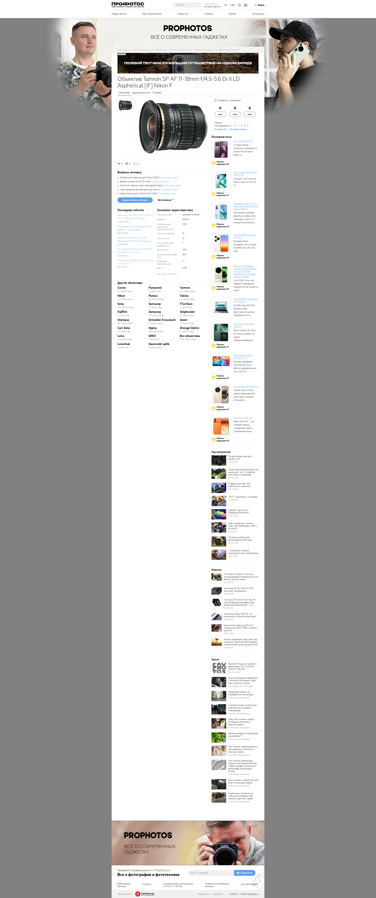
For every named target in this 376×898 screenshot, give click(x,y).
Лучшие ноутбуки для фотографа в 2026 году (240, 538)
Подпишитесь (211, 3)
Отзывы (156, 92)
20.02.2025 (233, 462)
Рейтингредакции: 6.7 (223, 408)
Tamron (185, 288)
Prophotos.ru (252, 894)
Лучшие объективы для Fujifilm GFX (239, 457)
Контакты (146, 884)
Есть (235, 114)
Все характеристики (167, 273)
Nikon (121, 296)
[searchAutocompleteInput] (188, 5)
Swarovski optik (159, 344)
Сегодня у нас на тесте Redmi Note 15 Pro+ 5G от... (245, 182)
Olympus (123, 320)
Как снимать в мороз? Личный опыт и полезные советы (243, 781)
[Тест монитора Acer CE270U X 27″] (221, 363)
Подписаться (246, 873)
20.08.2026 (233, 500)
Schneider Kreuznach (162, 320)
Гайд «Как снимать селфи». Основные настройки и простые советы (241, 722)
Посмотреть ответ (169, 177)
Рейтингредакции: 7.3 (223, 345)
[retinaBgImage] (219, 460)
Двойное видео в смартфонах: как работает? (243, 735)
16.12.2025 (232, 531)
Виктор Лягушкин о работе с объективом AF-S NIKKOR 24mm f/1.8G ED (242, 666)
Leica (121, 336)
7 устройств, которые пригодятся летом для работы (243, 552)
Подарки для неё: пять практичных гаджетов (239, 485)
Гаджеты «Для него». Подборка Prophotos (238, 511)
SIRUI (152, 336)
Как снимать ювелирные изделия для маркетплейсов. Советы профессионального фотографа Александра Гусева (242, 766)
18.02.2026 (233, 515)
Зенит (183, 320)
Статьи (208, 14)
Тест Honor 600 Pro (243, 417)
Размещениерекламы (124, 885)
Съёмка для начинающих (239, 697)
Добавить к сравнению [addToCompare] (229, 100)
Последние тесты (222, 137)
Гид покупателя (151, 14)
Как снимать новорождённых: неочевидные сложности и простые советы (243, 749)
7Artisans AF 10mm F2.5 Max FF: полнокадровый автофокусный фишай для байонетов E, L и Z (240, 602)
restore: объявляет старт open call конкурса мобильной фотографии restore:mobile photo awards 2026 (241, 642)
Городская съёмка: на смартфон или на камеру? (241, 693)
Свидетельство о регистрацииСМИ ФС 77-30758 (178, 885)
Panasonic (155, 288)
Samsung (155, 304)
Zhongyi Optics (189, 328)
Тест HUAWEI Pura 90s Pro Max (245, 236)
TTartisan (186, 304)
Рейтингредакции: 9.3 (223, 163)
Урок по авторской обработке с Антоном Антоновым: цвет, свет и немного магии (243, 681)
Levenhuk (124, 344)
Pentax (153, 296)
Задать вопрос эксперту (135, 200)
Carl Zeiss (124, 328)
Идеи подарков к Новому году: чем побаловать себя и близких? (242, 526)
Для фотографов (249, 884)
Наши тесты (119, 14)
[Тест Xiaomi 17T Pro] (221, 149)
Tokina (184, 296)
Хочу (249, 114)
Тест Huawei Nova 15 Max (246, 386)
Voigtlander (187, 312)
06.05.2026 (233, 543)
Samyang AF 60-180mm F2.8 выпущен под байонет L (238, 589)
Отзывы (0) (220, 129)
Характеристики (141, 92)
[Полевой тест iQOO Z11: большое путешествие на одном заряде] (221, 212)
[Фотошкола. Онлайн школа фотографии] (145, 893)
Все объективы (190, 336)
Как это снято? (234, 672)
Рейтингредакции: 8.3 (223, 225)
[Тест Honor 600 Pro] (221, 426)
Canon (122, 288)
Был (220, 114)
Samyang (155, 312)
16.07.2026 (232, 556)
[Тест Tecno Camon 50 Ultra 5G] (221, 332)
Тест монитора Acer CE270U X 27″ (243, 356)
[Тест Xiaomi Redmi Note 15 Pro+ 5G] (221, 180)
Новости (182, 14)
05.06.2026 (233, 477)
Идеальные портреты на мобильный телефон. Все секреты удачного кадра (240, 796)
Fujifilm (122, 312)
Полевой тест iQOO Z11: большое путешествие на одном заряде (246, 206)
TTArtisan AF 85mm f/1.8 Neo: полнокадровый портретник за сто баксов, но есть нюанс (241, 577)
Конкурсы (258, 14)
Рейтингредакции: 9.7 (223, 288)
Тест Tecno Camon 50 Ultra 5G (244, 325)
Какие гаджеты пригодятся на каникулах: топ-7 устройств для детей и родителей (243, 472)
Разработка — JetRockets (210, 894)
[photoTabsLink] (126, 105)
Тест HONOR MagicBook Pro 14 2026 (245, 300)
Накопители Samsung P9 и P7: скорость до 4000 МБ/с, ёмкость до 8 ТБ (240, 628)
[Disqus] (163, 392)
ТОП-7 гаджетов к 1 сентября (242, 496)
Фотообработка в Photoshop (240, 686)
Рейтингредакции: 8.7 (223, 377)
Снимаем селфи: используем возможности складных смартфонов (242, 708)
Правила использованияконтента (217, 885)
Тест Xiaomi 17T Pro (243, 141)
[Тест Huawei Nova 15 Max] (221, 394)
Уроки (232, 14)
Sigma (153, 328)
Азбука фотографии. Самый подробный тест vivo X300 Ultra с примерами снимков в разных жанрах (245, 271)
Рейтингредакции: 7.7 (223, 194)
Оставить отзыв (237, 129)
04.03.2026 (233, 489)
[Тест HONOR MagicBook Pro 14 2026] (221, 307)
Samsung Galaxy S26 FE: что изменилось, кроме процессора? (240, 615)
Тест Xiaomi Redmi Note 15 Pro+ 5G (245, 174)
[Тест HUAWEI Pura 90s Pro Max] (221, 243)
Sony (121, 304)
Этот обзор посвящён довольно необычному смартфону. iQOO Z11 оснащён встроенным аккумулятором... (245, 219)
